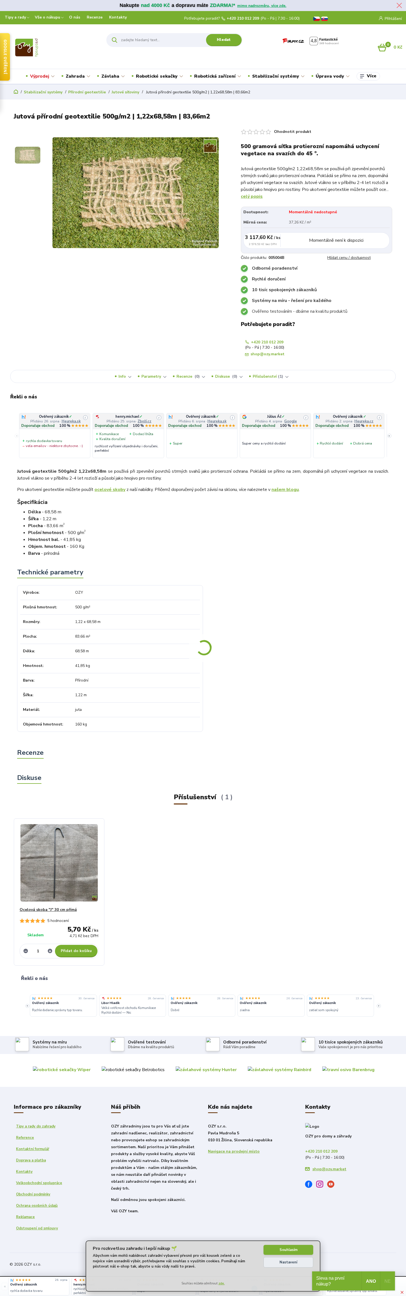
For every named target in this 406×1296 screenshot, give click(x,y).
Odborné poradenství (274, 268)
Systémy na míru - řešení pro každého (291, 301)
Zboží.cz (147, 421)
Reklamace (25, 1216)
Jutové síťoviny (125, 92)
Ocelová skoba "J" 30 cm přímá (48, 909)
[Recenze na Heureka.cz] (34, 998)
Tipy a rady (15, 17)
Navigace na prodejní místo (234, 1151)
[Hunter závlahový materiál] (206, 1069)
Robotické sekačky (157, 76)
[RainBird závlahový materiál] (279, 1069)
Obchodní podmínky (33, 1194)
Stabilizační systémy (275, 76)
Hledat (224, 39)
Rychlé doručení (269, 279)
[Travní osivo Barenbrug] (348, 1069)
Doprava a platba (31, 1160)
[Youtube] (332, 1185)
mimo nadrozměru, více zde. (261, 6)
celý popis (252, 196)
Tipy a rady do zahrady (36, 1126)
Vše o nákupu (47, 17)
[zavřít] (399, 5)
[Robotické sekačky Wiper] (61, 1069)
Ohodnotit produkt (292, 131)
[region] (203, 435)
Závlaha (110, 76)
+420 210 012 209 (243, 18)
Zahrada (75, 76)
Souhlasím (288, 1249)
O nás (74, 17)
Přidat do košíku (76, 950)
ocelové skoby (109, 490)
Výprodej (39, 76)
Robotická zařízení (215, 76)
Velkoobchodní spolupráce (39, 1183)
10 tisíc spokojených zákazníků (284, 290)
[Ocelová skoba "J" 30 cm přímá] (59, 862)
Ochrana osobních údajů (37, 1205)
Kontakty (118, 17)
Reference (25, 1137)
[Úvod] (49, 47)
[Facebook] (310, 1185)
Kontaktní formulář (32, 1149)
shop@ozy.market (267, 354)
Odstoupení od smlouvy (37, 1228)
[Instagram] (321, 1185)
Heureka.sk (73, 421)
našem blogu (285, 490)
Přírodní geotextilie (87, 92)
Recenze (94, 17)
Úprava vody (330, 76)
